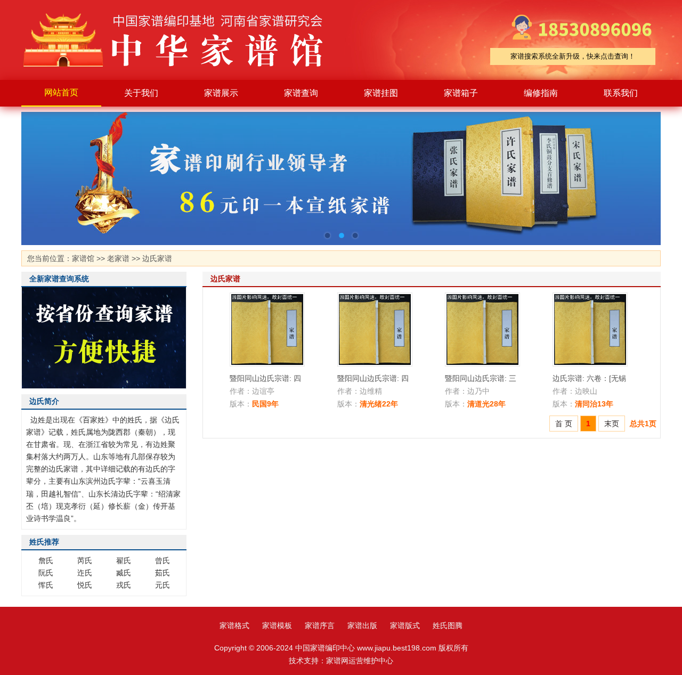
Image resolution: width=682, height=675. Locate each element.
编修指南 (541, 92)
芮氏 (84, 560)
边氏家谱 (157, 258)
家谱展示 (221, 92)
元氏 (162, 585)
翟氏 (123, 560)
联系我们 (621, 92)
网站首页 (61, 92)
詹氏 (45, 560)
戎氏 (123, 585)
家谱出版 (362, 625)
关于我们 (141, 92)
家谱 (181, 40)
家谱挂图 (381, 92)
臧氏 (123, 572)
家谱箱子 (461, 92)
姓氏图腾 (447, 625)
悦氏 (84, 585)
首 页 (563, 423)
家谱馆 (83, 258)
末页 (611, 423)
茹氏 (162, 572)
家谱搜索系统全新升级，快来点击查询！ (572, 56)
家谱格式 (234, 625)
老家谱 (118, 258)
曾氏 (162, 560)
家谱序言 (320, 625)
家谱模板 (277, 625)
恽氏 (45, 585)
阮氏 (45, 572)
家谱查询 (301, 92)
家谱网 (337, 660)
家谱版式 (405, 625)
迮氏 (84, 572)
